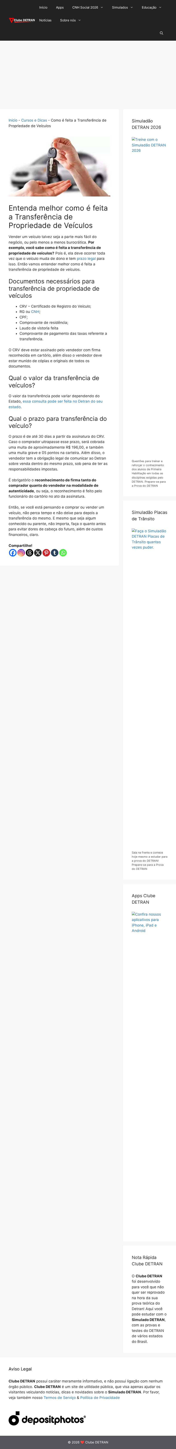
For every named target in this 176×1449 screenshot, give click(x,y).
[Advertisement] (88, 73)
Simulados (120, 7)
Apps (60, 7)
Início (43, 7)
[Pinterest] (46, 552)
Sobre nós (68, 20)
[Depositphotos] (47, 1424)
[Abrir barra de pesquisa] (161, 33)
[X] (38, 552)
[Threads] (29, 552)
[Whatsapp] (63, 552)
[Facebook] (13, 552)
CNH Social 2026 (85, 7)
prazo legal (86, 258)
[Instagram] (21, 552)
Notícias (45, 20)
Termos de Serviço (60, 1397)
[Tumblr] (54, 552)
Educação (149, 7)
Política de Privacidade (100, 1397)
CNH (35, 311)
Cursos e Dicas (34, 120)
